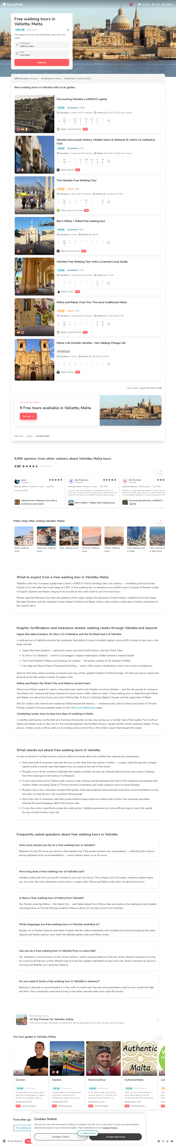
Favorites (146, 4)
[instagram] (163, 1141)
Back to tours (90, 1133)
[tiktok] (167, 1141)
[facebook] (159, 1141)
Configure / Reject (60, 1136)
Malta (29, 436)
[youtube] (172, 1141)
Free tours (18, 436)
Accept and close (115, 1136)
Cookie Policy (110, 1127)
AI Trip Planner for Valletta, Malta (51, 1019)
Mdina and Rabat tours (83, 707)
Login (157, 4)
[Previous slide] (155, 472)
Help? (29, 1141)
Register (169, 4)
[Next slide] (160, 472)
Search (42, 62)
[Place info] (68, 30)
